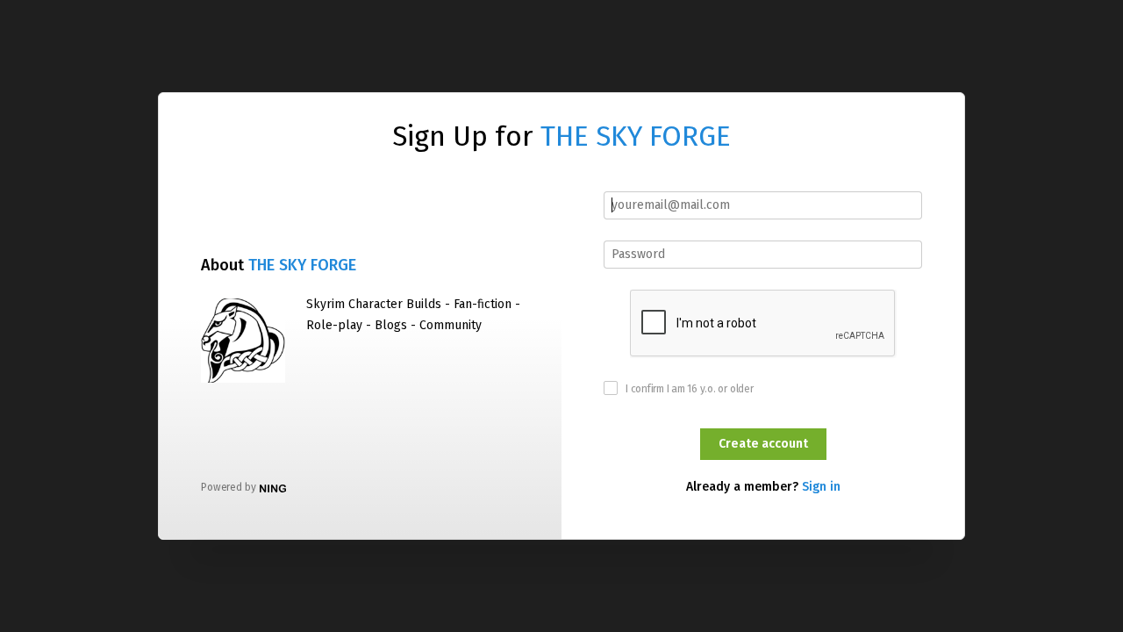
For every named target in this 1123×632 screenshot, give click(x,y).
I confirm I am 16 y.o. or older (690, 389)
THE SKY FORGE (635, 136)
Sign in (821, 486)
